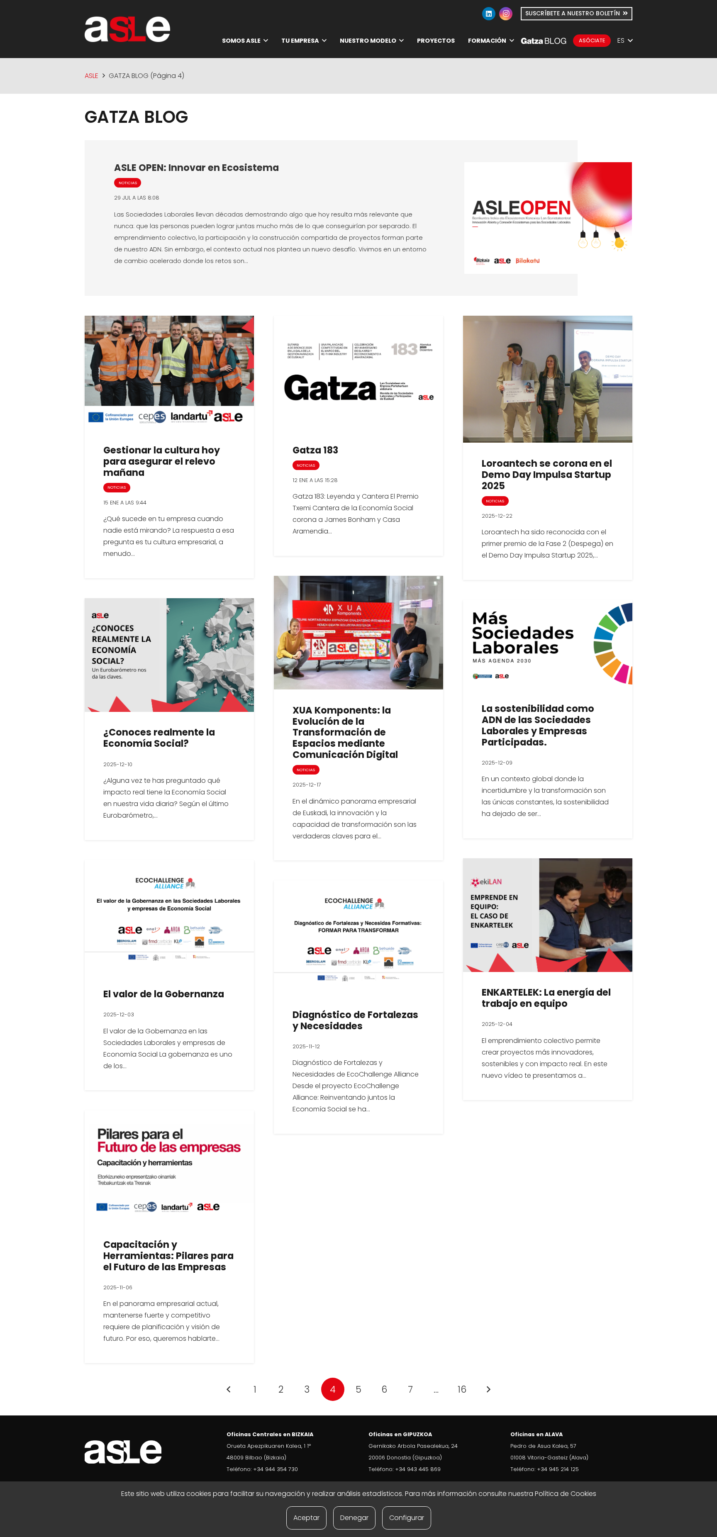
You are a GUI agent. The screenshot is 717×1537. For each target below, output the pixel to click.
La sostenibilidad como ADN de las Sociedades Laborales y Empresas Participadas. (538, 725)
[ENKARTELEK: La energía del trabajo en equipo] (547, 915)
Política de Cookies (565, 1493)
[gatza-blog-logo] (543, 41)
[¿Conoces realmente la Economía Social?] (169, 655)
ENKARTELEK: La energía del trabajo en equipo (546, 998)
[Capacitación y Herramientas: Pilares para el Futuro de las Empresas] (169, 1167)
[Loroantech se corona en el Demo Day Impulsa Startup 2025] (547, 379)
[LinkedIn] (488, 13)
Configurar (406, 1517)
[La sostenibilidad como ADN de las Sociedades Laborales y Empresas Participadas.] (547, 644)
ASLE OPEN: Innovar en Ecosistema (196, 167)
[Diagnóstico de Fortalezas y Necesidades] (358, 937)
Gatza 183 (315, 450)
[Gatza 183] (358, 372)
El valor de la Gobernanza (163, 994)
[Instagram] (505, 13)
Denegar (354, 1517)
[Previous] (229, 1389)
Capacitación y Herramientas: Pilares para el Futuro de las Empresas (168, 1256)
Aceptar (306, 1517)
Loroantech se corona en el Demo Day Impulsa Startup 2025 (547, 474)
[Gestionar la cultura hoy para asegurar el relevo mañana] (169, 372)
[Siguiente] (488, 1389)
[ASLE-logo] (127, 29)
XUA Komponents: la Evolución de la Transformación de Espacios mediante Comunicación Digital (345, 733)
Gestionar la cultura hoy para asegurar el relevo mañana (161, 461)
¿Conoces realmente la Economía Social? (159, 738)
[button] (265, 40)
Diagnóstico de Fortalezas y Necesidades (355, 1020)
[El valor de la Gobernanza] (169, 917)
